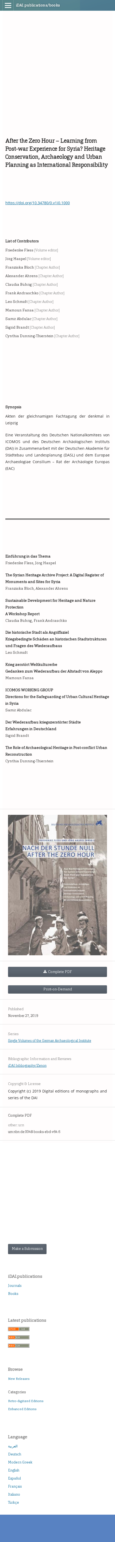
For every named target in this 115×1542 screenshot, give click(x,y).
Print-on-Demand (57, 989)
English (13, 1470)
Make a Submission (27, 1248)
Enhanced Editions (22, 1409)
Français (15, 1486)
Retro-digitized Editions (25, 1401)
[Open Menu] (8, 5)
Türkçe (13, 1502)
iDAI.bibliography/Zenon (27, 1065)
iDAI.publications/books (38, 5)
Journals (14, 1285)
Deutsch (14, 1454)
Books (13, 1293)
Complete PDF (59, 971)
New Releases (18, 1379)
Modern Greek (20, 1462)
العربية (13, 1446)
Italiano (14, 1494)
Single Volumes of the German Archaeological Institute (49, 1040)
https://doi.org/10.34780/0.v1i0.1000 (37, 202)
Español (14, 1478)
